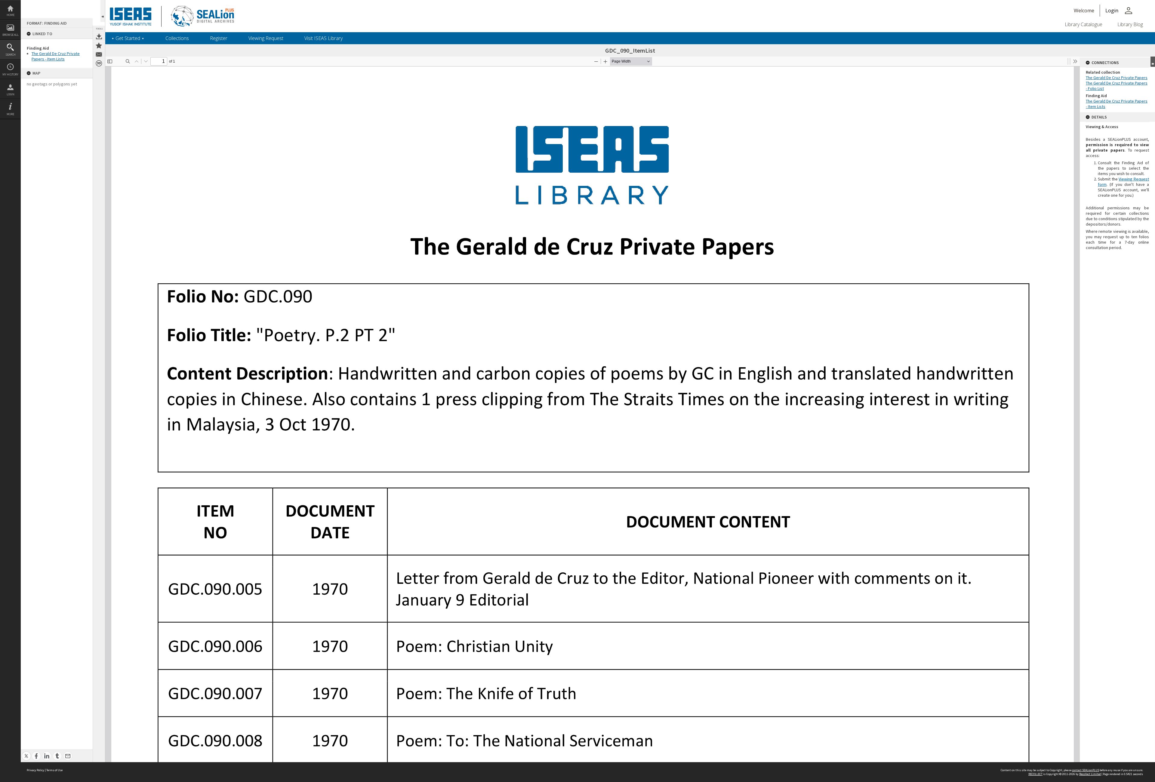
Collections (177, 38)
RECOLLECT (1035, 774)
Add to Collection (99, 45)
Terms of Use (54, 770)
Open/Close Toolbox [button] (102, 11)
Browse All (10, 35)
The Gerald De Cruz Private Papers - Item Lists (56, 56)
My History (10, 74)
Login (10, 94)
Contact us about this (99, 54)
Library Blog (1130, 24)
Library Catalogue (1083, 24)
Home (10, 15)
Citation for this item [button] (99, 63)
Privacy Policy (35, 770)
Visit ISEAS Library (323, 38)
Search (10, 55)
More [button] (10, 114)
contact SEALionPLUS (1085, 770)
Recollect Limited (1090, 774)
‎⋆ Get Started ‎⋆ (127, 38)
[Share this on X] (26, 753)
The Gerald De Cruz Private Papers (1116, 77)
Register (218, 38)
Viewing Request (265, 38)
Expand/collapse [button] (1152, 62)
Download (99, 36)
